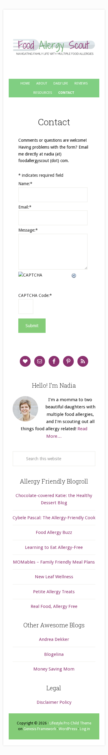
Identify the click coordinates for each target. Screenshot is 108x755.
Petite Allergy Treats (54, 591)
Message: (28, 230)
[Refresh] (74, 275)
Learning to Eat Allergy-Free (54, 547)
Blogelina (54, 654)
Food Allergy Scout (54, 47)
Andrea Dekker (54, 639)
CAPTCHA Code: (35, 295)
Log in (85, 729)
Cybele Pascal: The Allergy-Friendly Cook (54, 517)
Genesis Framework (39, 729)
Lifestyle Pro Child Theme (70, 723)
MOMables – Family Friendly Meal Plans (54, 562)
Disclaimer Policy (54, 702)
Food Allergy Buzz (54, 532)
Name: (25, 183)
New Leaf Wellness (54, 576)
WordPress (68, 729)
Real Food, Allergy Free (54, 606)
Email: (25, 207)
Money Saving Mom (53, 669)
